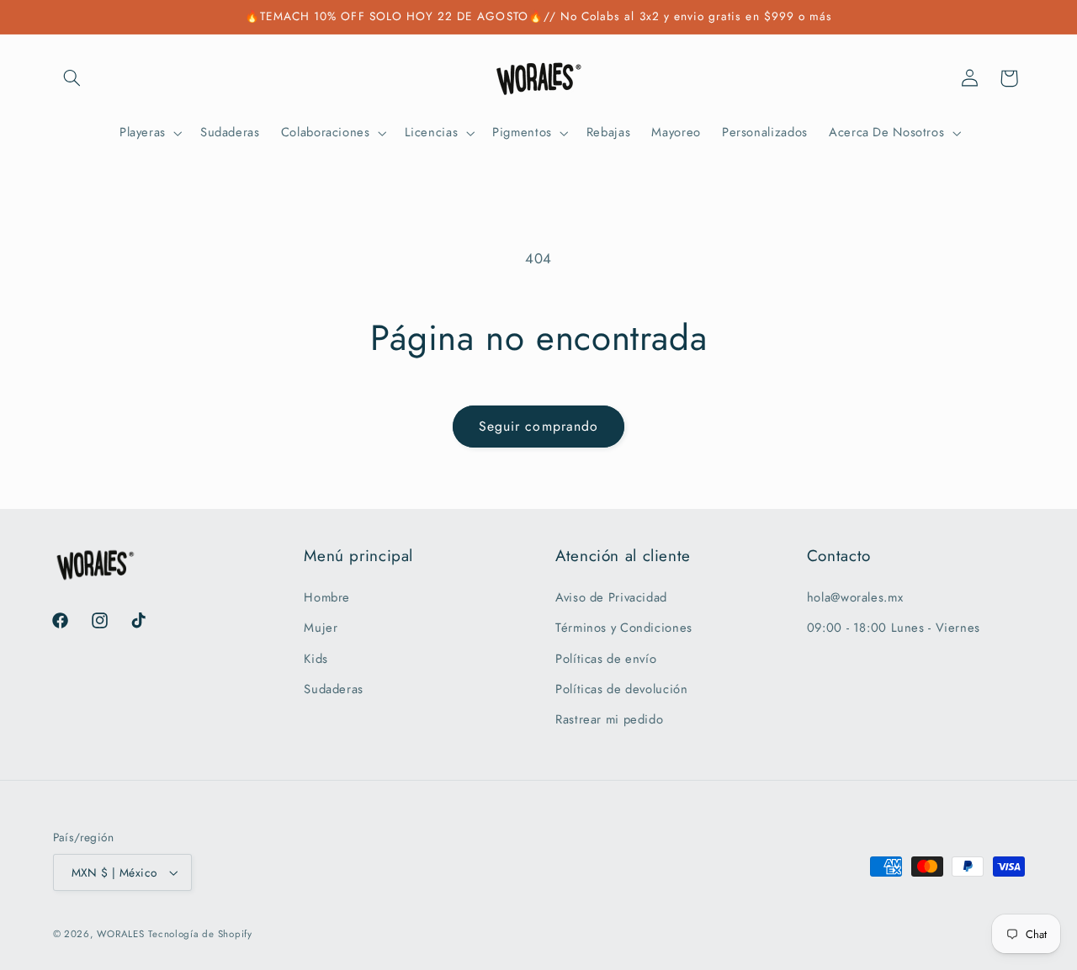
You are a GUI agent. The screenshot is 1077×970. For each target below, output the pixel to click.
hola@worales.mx (855, 597)
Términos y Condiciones (623, 627)
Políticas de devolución (621, 689)
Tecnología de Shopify (200, 934)
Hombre (327, 597)
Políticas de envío (605, 658)
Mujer (320, 627)
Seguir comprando (538, 426)
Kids (316, 658)
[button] (72, 78)
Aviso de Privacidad (611, 597)
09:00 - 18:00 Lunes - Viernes (893, 627)
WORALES (120, 934)
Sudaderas (333, 689)
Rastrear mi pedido (609, 719)
